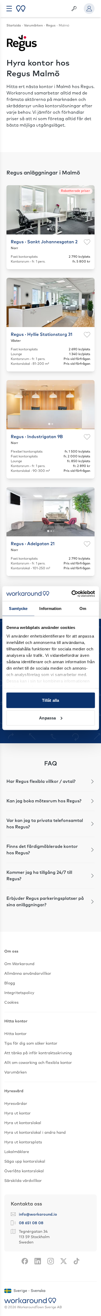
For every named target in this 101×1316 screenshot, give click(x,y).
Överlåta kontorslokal (24, 1171)
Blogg (9, 983)
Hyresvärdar (15, 1104)
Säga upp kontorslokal (24, 1161)
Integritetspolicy (19, 993)
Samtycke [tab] (18, 608)
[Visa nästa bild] (87, 210)
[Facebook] (25, 1261)
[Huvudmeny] (9, 8)
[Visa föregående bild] (14, 210)
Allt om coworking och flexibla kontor (38, 1063)
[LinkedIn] (37, 1261)
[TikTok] (76, 1261)
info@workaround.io (38, 1214)
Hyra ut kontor (17, 1113)
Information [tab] (50, 608)
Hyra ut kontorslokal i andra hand (35, 1133)
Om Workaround (19, 964)
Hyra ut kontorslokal (22, 1123)
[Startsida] (20, 8)
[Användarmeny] (89, 8)
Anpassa (47, 717)
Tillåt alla (50, 700)
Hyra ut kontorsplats (23, 1142)
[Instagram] (50, 1261)
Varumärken (15, 1072)
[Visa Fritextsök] (74, 8)
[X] (63, 1261)
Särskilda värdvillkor (23, 1181)
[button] (50, 781)
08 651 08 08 (31, 1223)
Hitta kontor (15, 1034)
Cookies (11, 1002)
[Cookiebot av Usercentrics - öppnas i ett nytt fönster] (72, 593)
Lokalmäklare (16, 1152)
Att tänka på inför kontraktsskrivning (38, 1053)
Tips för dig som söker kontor (30, 1043)
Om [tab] (82, 608)
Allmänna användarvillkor (27, 974)
